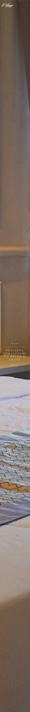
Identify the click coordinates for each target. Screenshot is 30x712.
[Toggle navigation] (27, 5)
